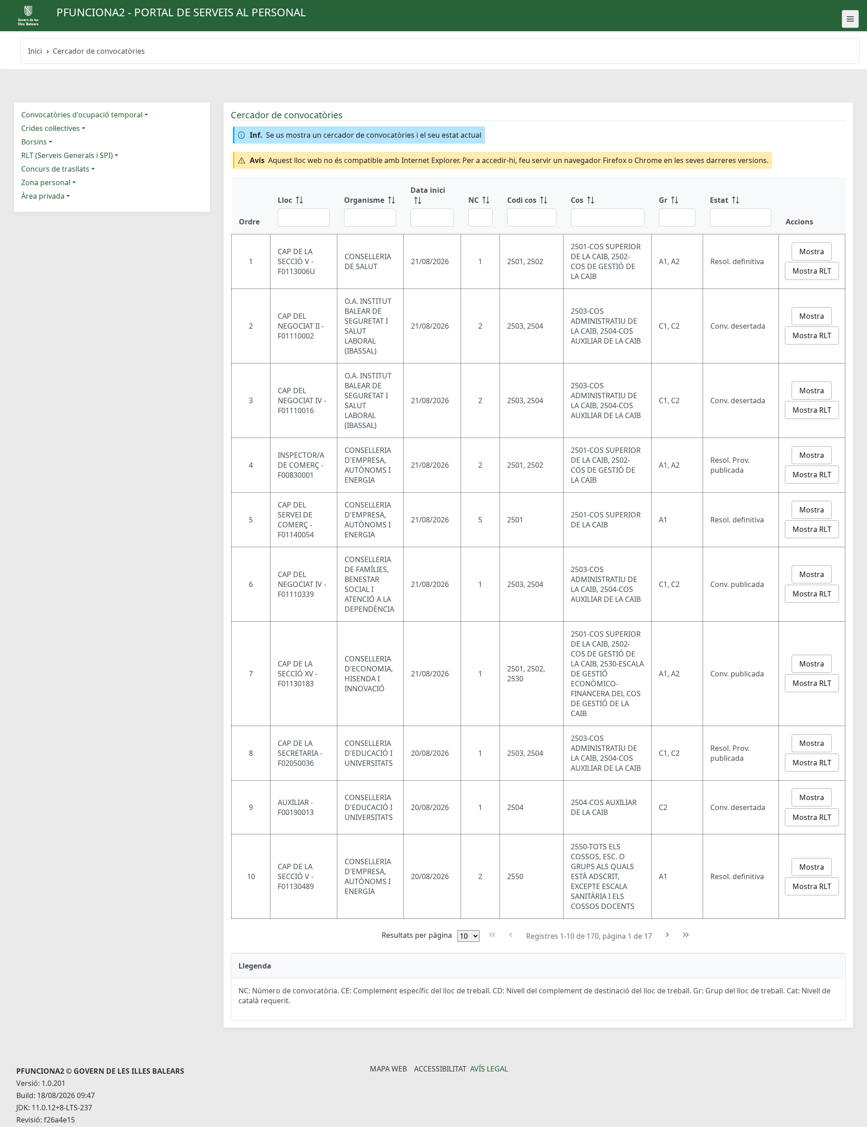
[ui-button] (850, 19)
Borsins (34, 142)
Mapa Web (388, 1069)
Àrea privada (43, 196)
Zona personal (45, 182)
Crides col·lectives (50, 128)
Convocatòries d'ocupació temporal (82, 115)
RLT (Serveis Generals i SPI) (67, 155)
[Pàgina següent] (667, 935)
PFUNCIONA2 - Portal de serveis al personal (181, 12)
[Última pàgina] (686, 935)
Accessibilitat (440, 1069)
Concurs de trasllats (55, 169)
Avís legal (489, 1069)
